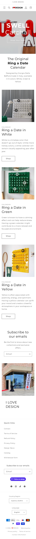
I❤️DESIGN (14, 528)
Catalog (7, 453)
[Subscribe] (29, 354)
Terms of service (24, 531)
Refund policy (25, 528)
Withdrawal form (11, 458)
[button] (4, 7)
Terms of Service (10, 433)
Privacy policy (12, 531)
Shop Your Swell (18, 40)
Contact (7, 429)
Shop (8, 159)
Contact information (19, 534)
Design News (9, 448)
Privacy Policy (9, 443)
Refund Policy (9, 438)
